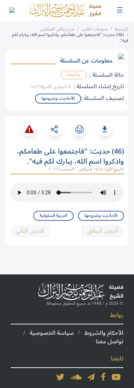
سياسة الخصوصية (52, 333)
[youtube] (116, 377)
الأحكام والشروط (103, 333)
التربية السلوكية (53, 215)
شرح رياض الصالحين (57, 29)
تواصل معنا (109, 341)
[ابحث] (12, 10)
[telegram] (91, 376)
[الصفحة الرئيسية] (65, 10)
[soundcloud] (76, 377)
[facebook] (103, 377)
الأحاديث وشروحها (101, 215)
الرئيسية (121, 29)
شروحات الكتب (94, 29)
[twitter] (60, 377)
